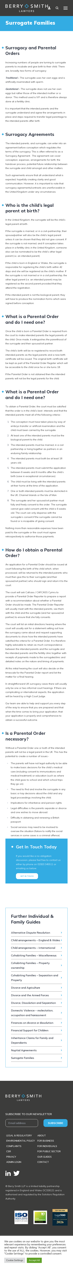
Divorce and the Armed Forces (30, 995)
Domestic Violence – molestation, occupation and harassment (32, 1013)
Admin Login (13, 1162)
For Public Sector (49, 1151)
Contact (43, 1162)
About (41, 1135)
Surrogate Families (22, 1058)
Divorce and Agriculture (25, 987)
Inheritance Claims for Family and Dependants (32, 1040)
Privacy (11, 1156)
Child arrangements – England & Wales (35, 940)
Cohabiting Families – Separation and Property (34, 978)
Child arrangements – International (33, 947)
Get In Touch (27, 876)
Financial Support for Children (29, 1030)
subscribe (55, 1123)
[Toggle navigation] (65, 8)
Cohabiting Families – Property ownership (30, 965)
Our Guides (44, 1156)
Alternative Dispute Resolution (30, 932)
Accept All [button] (34, 1260)
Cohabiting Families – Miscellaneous (34, 955)
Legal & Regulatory (19, 1135)
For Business (45, 1140)
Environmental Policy (20, 1140)
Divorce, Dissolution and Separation (33, 1003)
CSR (8, 1151)
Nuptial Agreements (24, 1050)
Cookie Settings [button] (14, 1260)
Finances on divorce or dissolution (32, 1022)
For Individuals (47, 1146)
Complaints (13, 1146)
